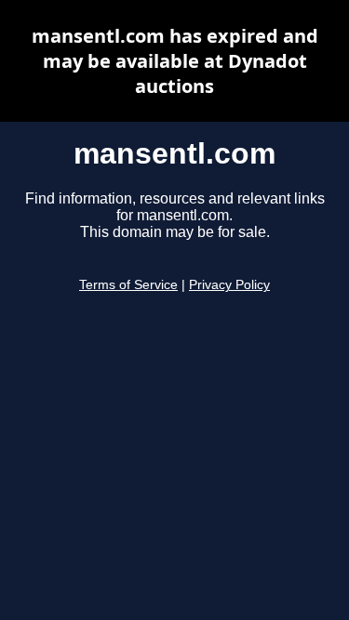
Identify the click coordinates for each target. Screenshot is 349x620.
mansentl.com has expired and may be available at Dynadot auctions (175, 61)
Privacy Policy (229, 285)
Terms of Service (128, 285)
